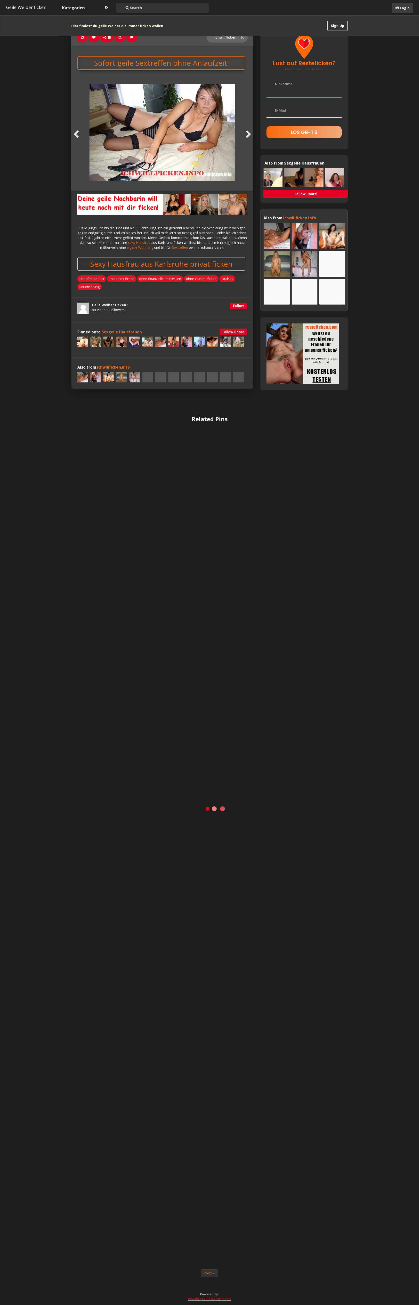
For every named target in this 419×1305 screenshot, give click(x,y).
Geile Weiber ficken (26, 7)
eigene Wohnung (140, 247)
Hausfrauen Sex (91, 278)
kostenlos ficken (121, 278)
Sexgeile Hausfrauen (122, 332)
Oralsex (227, 278)
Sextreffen (180, 247)
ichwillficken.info (229, 37)
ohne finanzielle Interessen (160, 278)
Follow (238, 305)
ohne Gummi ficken (201, 278)
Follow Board (233, 332)
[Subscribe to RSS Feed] (106, 8)
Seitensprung (89, 286)
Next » (209, 1273)
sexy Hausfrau (139, 242)
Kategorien (74, 7)
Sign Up (337, 25)
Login (405, 8)
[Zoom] (120, 37)
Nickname (284, 84)
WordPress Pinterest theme (209, 1299)
